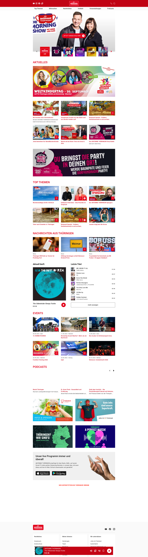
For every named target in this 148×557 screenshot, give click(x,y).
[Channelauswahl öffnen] (114, 3)
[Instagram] (36, 3)
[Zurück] (109, 370)
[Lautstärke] (91, 550)
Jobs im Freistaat (95, 541)
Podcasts (110, 8)
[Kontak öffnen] (111, 3)
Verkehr (80, 8)
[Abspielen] (109, 550)
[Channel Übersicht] (95, 550)
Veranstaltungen (95, 8)
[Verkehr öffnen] (42, 3)
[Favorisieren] (103, 550)
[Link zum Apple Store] (43, 473)
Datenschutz (38, 544)
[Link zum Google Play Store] (59, 473)
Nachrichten (67, 8)
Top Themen (38, 8)
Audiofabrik (94, 544)
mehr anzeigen (93, 305)
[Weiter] (113, 370)
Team (64, 544)
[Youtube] (34, 3)
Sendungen (65, 541)
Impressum (37, 541)
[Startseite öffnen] (74, 3)
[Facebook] (39, 3)
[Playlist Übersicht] (99, 550)
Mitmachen (53, 8)
